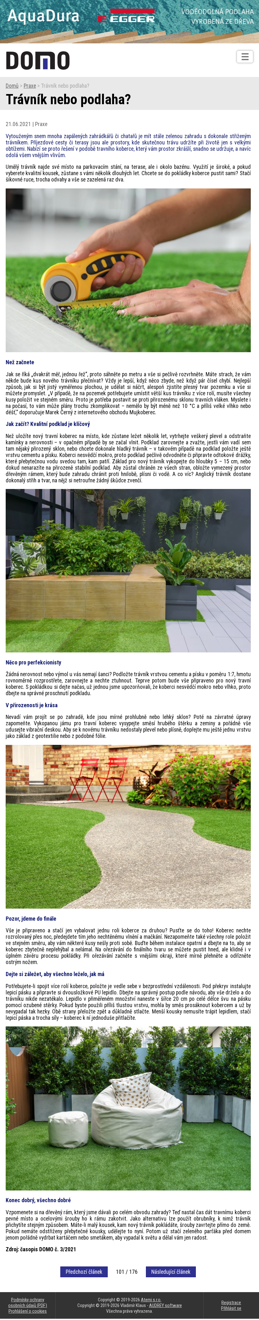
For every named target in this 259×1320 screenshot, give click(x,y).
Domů (12, 86)
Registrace (231, 1302)
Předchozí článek (84, 1272)
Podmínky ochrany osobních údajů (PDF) (27, 1302)
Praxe (30, 86)
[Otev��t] (245, 56)
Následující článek (170, 1272)
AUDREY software (165, 1305)
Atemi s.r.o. (151, 1300)
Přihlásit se (231, 1308)
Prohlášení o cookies (28, 1311)
